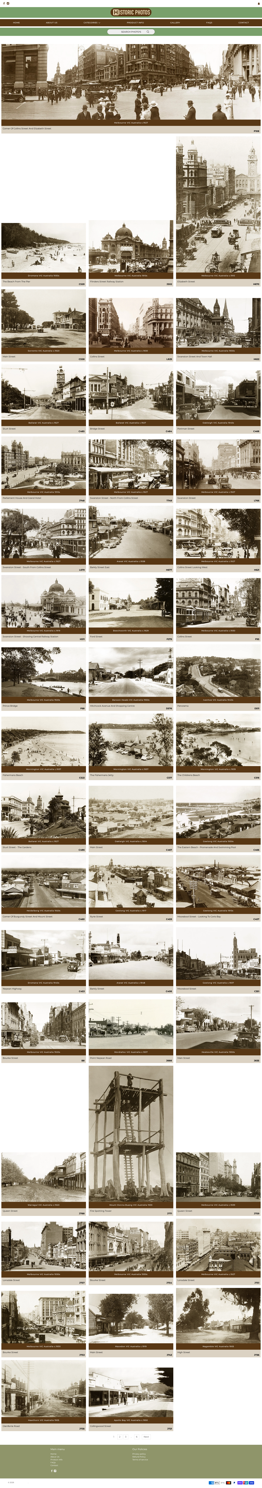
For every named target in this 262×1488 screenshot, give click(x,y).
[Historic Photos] (131, 12)
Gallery (175, 22)
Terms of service (140, 1459)
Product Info (135, 22)
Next (146, 1436)
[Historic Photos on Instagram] (9, 4)
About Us (51, 22)
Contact (244, 22)
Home (16, 22)
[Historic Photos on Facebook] (5, 4)
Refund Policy (139, 1457)
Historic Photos (21, 1482)
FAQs (209, 22)
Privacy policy (139, 1454)
